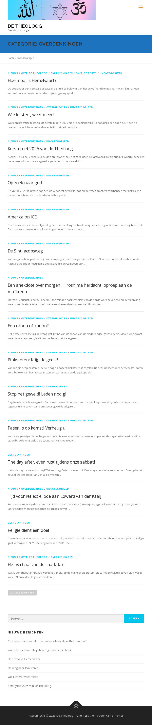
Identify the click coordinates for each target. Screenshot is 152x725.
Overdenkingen (62, 73)
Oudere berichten (22, 592)
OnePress (82, 715)
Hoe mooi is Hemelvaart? (32, 80)
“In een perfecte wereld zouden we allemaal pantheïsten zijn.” (47, 641)
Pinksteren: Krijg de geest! (33, 359)
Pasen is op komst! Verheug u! (37, 428)
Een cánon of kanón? (28, 325)
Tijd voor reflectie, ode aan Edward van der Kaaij (54, 496)
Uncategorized (111, 73)
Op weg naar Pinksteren (23, 668)
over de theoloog (34, 73)
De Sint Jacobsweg (25, 251)
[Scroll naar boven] (76, 706)
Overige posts (86, 73)
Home (11, 58)
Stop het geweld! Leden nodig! (37, 394)
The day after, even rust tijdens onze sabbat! (51, 462)
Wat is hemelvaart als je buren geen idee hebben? (39, 650)
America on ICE (22, 217)
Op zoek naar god (25, 182)
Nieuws (13, 73)
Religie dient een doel (28, 530)
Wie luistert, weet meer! (31, 114)
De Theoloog (25, 26)
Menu (140, 7)
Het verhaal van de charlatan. (37, 564)
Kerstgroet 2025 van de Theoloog (40, 148)
